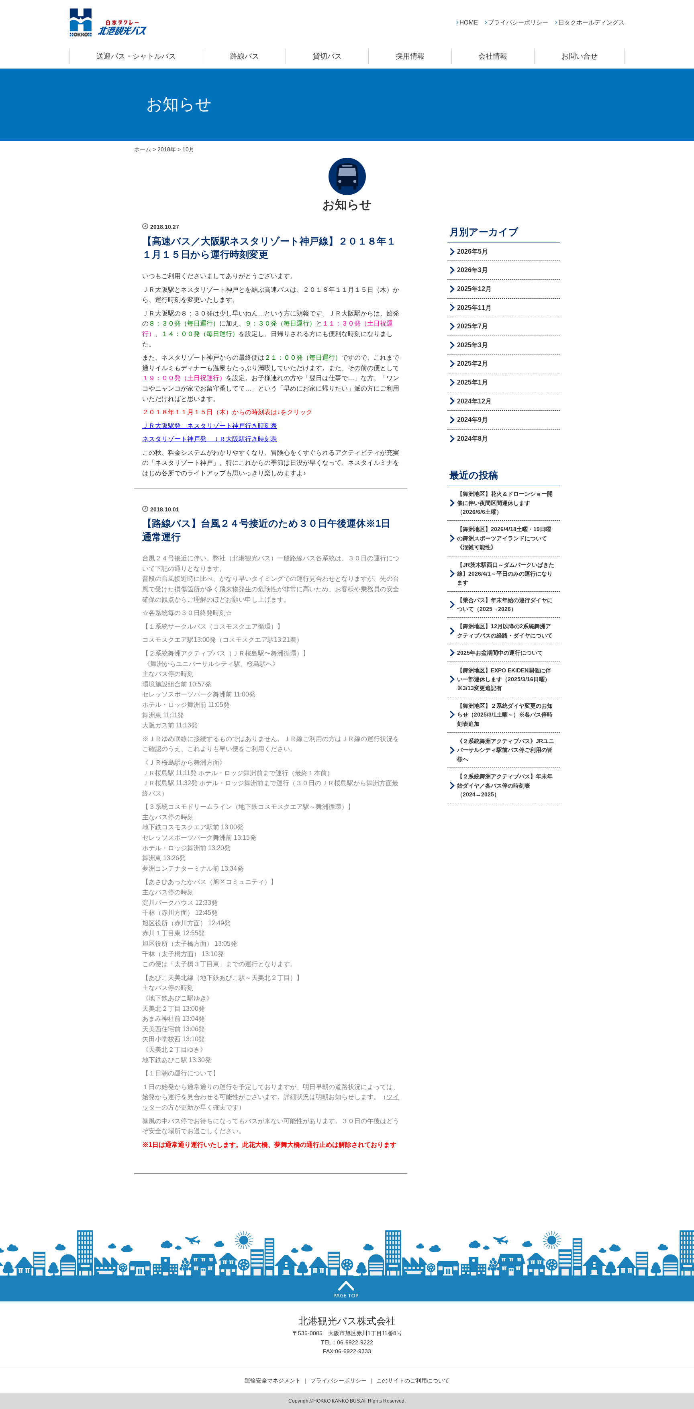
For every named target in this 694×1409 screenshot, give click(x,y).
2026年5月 (472, 251)
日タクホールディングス (591, 22)
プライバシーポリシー (518, 22)
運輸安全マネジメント (273, 1380)
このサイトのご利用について (412, 1380)
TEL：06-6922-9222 (347, 1342)
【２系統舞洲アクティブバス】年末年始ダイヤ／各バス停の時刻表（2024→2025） (505, 785)
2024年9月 (472, 419)
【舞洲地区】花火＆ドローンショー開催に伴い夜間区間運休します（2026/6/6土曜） (505, 503)
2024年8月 (472, 438)
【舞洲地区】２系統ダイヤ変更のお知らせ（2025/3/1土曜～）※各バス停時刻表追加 (505, 714)
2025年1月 (472, 382)
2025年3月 (472, 345)
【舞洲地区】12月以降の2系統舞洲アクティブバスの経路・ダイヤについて (505, 630)
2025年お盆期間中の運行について (500, 653)
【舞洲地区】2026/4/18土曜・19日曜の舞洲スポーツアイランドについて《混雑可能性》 (504, 538)
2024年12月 (474, 401)
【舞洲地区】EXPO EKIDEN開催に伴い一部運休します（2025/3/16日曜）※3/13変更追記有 (504, 679)
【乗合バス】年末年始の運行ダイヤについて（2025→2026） (505, 604)
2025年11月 (474, 307)
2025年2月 (472, 363)
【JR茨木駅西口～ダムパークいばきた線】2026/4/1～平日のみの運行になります (505, 574)
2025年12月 (474, 288)
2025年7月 (472, 326)
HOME (468, 22)
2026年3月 (472, 270)
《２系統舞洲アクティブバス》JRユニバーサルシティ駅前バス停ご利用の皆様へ (505, 750)
